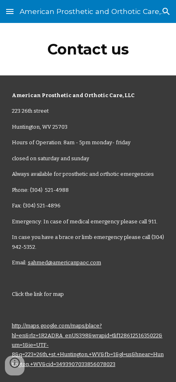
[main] (88, 49)
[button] (10, 11)
